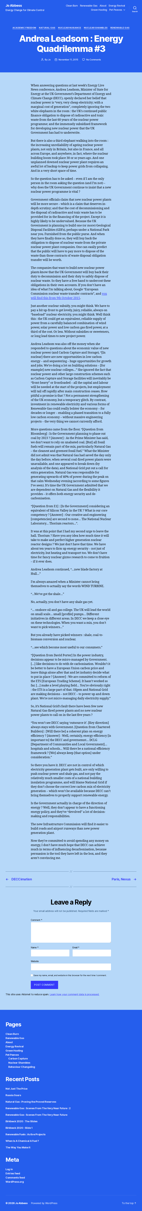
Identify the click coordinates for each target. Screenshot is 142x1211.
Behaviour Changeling (21, 1066)
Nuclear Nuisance (69, 28)
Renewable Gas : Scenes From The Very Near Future (36, 1114)
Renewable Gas (88, 5)
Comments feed (15, 1177)
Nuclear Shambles (96, 28)
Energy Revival (117, 5)
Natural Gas (47, 28)
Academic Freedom (24, 28)
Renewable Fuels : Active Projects (25, 1134)
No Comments (93, 59)
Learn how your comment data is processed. (74, 994)
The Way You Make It (18, 1147)
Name (34, 947)
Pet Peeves (115, 9)
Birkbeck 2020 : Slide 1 (19, 1127)
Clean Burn (72, 5)
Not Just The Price (16, 1088)
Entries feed (13, 1173)
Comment (36, 920)
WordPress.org (15, 1181)
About (103, 5)
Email (75, 947)
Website (35, 961)
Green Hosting (99, 9)
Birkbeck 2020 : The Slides (21, 1121)
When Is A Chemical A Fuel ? (22, 1140)
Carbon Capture (18, 1058)
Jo (49, 59)
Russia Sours (13, 1095)
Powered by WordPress (44, 1203)
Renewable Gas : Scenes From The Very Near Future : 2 (38, 1108)
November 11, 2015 (68, 59)
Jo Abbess (14, 5)
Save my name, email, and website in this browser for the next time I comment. (70, 975)
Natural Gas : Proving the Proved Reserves (31, 1101)
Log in (9, 1169)
